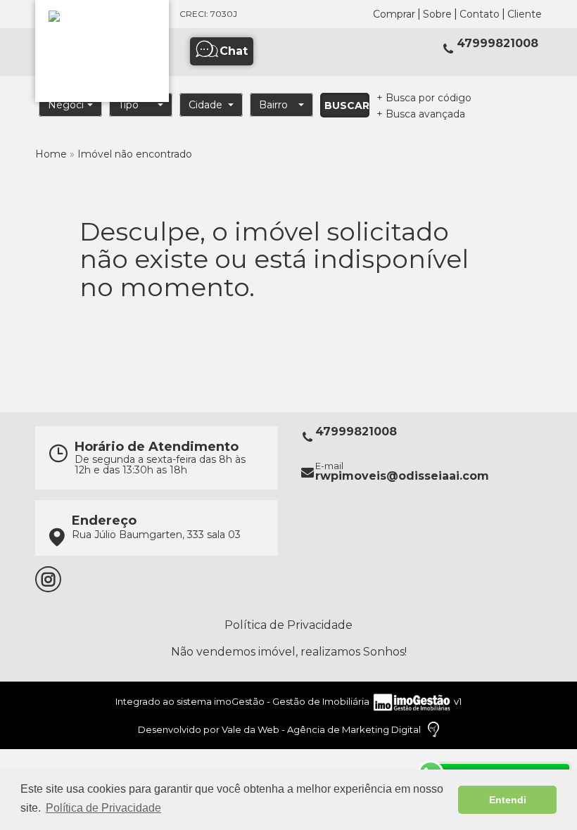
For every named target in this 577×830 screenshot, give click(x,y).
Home (51, 154)
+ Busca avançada (420, 114)
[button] (70, 105)
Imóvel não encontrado (134, 154)
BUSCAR (346, 105)
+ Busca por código (423, 97)
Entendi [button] (507, 799)
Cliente (524, 14)
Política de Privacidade (288, 625)
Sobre (437, 14)
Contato (479, 14)
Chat (234, 51)
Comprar (394, 14)
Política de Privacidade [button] (103, 808)
